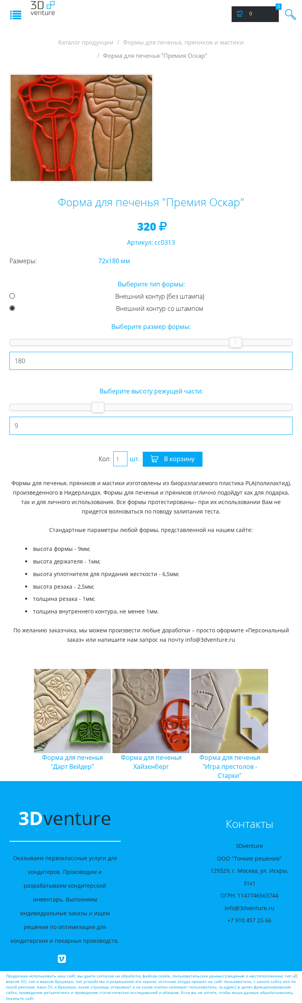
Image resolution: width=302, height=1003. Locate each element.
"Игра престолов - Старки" (181, 766)
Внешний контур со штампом (159, 308)
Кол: (105, 458)
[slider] (235, 342)
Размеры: (23, 261)
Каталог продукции (86, 42)
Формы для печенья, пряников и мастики (183, 42)
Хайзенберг (102, 762)
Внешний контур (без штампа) (159, 296)
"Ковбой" (260, 762)
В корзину (178, 458)
